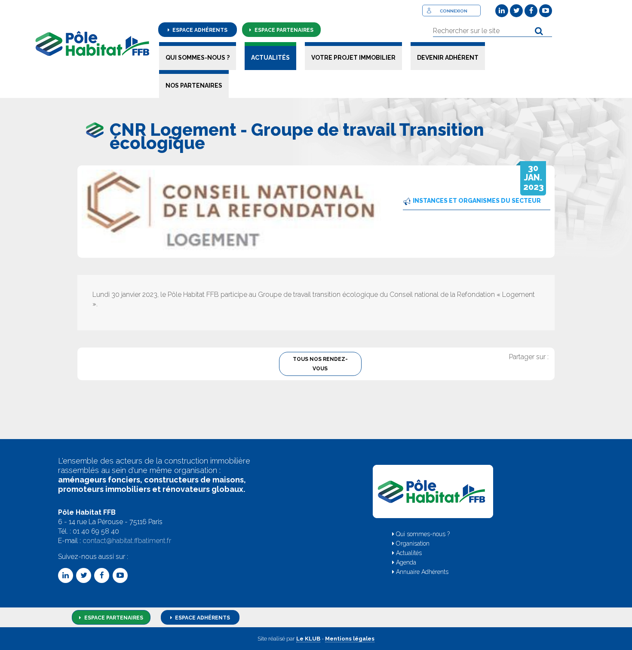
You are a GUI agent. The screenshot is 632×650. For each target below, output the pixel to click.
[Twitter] (516, 10)
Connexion (453, 11)
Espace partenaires (283, 30)
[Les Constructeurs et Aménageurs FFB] (92, 43)
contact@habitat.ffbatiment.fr (127, 541)
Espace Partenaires (113, 618)
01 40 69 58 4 (94, 531)
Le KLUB (308, 638)
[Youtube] (545, 10)
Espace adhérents (199, 30)
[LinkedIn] (501, 10)
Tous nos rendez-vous (320, 364)
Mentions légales (349, 638)
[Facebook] (531, 10)
